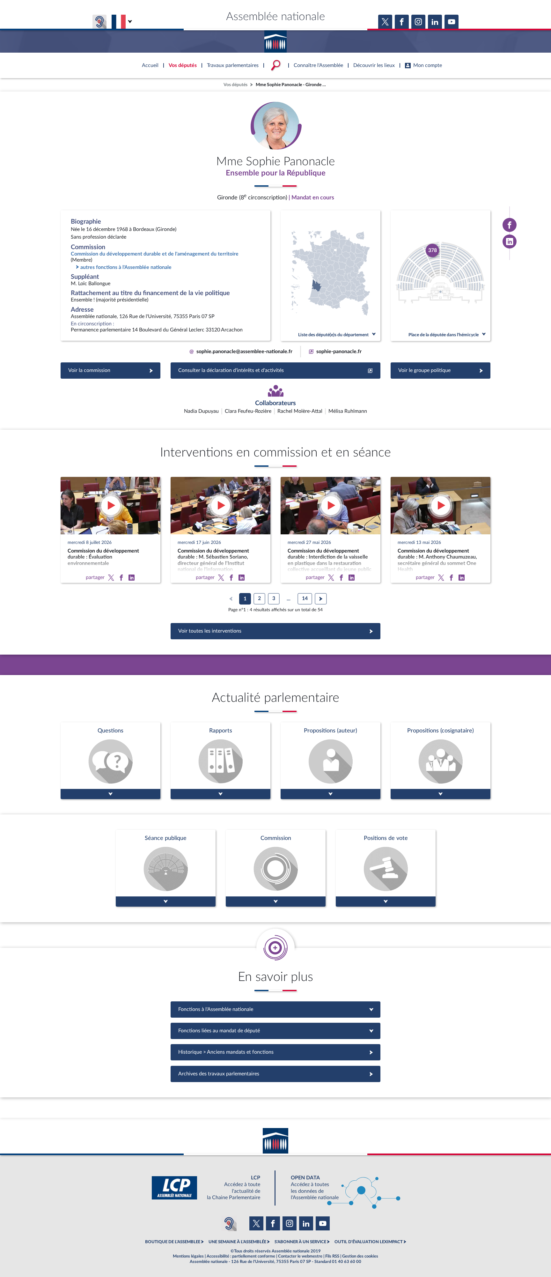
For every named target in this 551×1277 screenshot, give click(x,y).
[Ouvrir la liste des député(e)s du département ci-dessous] (330, 275)
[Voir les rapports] (220, 760)
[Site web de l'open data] (340, 1187)
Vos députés (235, 84)
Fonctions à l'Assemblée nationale (275, 1009)
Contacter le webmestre (300, 1256)
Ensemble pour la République (276, 173)
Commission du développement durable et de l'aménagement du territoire (155, 253)
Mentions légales (188, 1256)
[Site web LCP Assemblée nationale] (211, 1187)
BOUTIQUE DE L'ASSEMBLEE (172, 1242)
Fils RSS (332, 1256)
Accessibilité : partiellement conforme (241, 1256)
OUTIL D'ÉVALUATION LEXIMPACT (368, 1242)
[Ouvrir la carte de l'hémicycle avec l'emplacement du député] (440, 275)
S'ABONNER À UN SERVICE (300, 1242)
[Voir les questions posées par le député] (110, 760)
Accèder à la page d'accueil (275, 39)
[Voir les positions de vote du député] (386, 868)
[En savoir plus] (330, 760)
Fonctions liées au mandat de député (275, 1030)
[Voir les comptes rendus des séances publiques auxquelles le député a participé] (166, 868)
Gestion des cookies (360, 1256)
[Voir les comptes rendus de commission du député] (276, 868)
